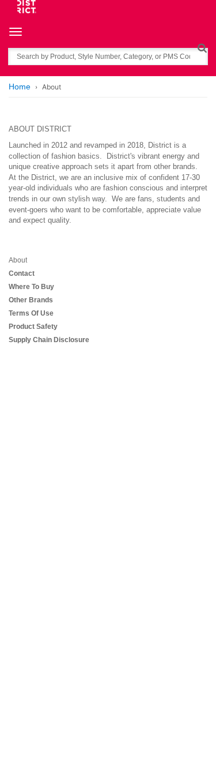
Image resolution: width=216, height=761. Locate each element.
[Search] (202, 48)
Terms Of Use (31, 313)
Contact (22, 273)
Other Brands (31, 300)
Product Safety (33, 327)
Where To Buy (31, 287)
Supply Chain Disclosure (49, 340)
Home (20, 86)
